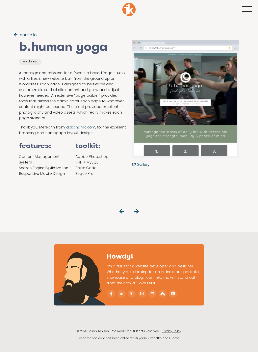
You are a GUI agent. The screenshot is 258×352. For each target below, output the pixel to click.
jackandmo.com (80, 127)
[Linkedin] (122, 294)
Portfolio (28, 35)
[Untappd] (163, 294)
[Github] (152, 294)
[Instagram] (142, 294)
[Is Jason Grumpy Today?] (173, 294)
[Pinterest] (132, 294)
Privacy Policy (171, 331)
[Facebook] (111, 294)
